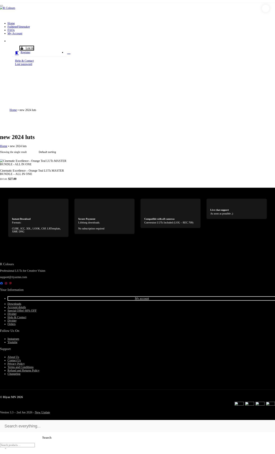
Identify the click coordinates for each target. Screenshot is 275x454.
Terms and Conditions (20, 367)
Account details (16, 307)
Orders (11, 324)
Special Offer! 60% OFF (22, 310)
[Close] (265, 8)
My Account (14, 33)
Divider (11, 314)
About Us (13, 357)
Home (11, 23)
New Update (42, 412)
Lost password (23, 64)
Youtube (12, 342)
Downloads (14, 303)
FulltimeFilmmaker (18, 26)
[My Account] (11, 42)
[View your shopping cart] (69, 52)
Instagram (13, 338)
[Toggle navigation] (1, 5)
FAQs (11, 30)
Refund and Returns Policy (23, 370)
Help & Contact (24, 60)
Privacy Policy (16, 363)
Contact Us (14, 360)
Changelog (13, 373)
